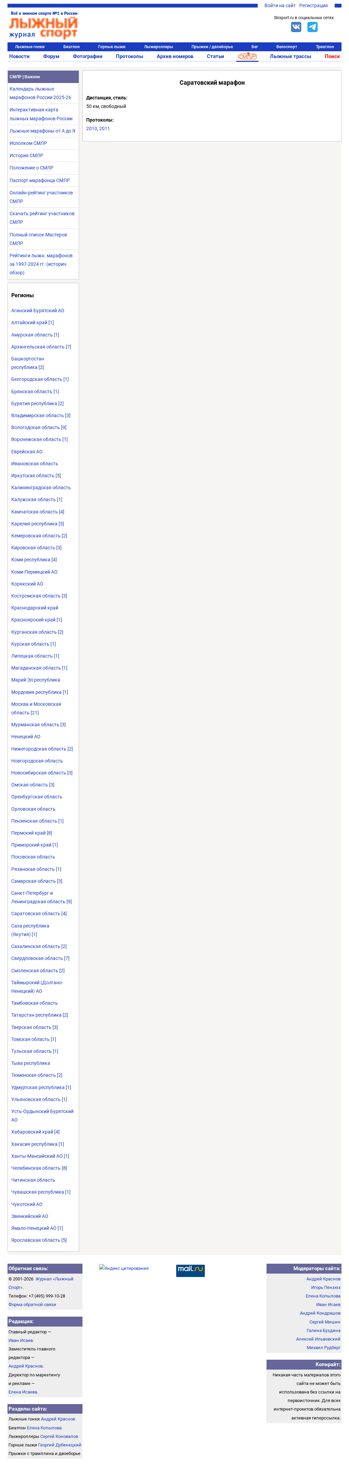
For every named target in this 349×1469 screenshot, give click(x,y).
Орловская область (33, 809)
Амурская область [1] (35, 335)
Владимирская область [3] (41, 415)
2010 (91, 128)
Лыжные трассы (290, 56)
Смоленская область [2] (38, 970)
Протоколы (129, 56)
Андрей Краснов (26, 1366)
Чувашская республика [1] (41, 1192)
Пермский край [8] (31, 833)
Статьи (215, 56)
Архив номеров (175, 56)
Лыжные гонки (30, 46)
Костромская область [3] (39, 596)
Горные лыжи (111, 46)
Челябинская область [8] (39, 1168)
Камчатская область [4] (37, 511)
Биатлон (71, 46)
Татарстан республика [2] (39, 1015)
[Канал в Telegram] (312, 27)
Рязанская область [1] (36, 869)
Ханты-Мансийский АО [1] (40, 1156)
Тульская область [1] (34, 1051)
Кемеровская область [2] (39, 535)
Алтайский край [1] (32, 322)
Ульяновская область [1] (39, 1099)
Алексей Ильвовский (318, 1339)
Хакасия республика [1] (37, 1144)
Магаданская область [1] (39, 668)
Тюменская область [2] (36, 1075)
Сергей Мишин (324, 1321)
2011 (104, 128)
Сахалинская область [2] (39, 946)
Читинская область (33, 1180)
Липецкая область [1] (35, 656)
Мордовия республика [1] (39, 692)
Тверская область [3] (34, 1027)
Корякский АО (27, 584)
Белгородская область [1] (40, 379)
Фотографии (88, 56)
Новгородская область (37, 761)
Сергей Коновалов (59, 1436)
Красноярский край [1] (36, 619)
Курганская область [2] (37, 632)
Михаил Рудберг (323, 1347)
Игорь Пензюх (325, 1287)
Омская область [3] (33, 784)
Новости (19, 56)
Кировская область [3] (36, 547)
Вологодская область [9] (38, 427)
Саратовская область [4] (39, 913)
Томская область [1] (33, 1039)
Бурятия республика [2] (37, 403)
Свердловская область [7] (40, 958)
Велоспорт (286, 46)
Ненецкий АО (26, 736)
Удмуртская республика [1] (41, 1087)
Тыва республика (30, 1063)
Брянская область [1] (35, 391)
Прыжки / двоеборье (212, 46)
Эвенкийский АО (29, 1216)
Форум (51, 56)
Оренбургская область (36, 796)
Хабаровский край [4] (35, 1132)
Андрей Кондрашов (320, 1313)
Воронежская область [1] (39, 439)
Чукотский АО (27, 1204)
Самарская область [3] (36, 881)
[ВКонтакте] (296, 27)
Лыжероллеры (158, 46)
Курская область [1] (33, 644)
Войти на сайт (280, 5)
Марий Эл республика (35, 680)
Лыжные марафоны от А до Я (42, 131)
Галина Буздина (323, 1330)
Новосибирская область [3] (42, 772)
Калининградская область (41, 487)
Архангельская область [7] (41, 346)
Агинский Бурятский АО (37, 310)
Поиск (332, 56)
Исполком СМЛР (28, 143)
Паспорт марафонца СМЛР (40, 180)
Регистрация (313, 5)
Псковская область (33, 857)
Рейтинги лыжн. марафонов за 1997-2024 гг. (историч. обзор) (41, 264)
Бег (255, 46)
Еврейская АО (27, 451)
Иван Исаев (21, 1340)
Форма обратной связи (32, 1304)
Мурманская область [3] (38, 724)
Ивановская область (34, 463)
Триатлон (325, 46)
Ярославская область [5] (39, 1240)
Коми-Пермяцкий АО (34, 572)
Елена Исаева (23, 1392)
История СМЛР (26, 155)
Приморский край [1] (34, 845)
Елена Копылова (44, 1427)
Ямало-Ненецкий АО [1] (37, 1228)
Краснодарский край (34, 607)
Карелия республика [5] (37, 523)
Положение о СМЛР (32, 167)
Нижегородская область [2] (42, 749)
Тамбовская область (34, 1003)
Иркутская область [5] (36, 475)
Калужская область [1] (36, 499)
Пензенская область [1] (37, 821)
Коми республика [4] (34, 559)
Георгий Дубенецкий (59, 1444)
